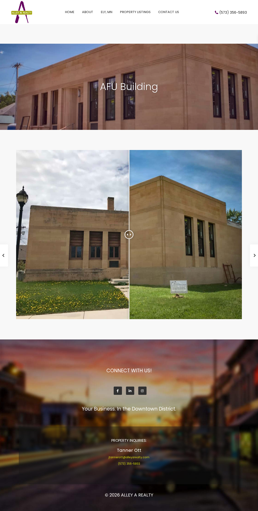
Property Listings (135, 12)
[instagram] (142, 391)
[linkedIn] (130, 391)
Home (69, 12)
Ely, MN (106, 12)
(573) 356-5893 (233, 12)
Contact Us (168, 12)
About (87, 12)
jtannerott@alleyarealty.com (129, 457)
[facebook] (118, 391)
